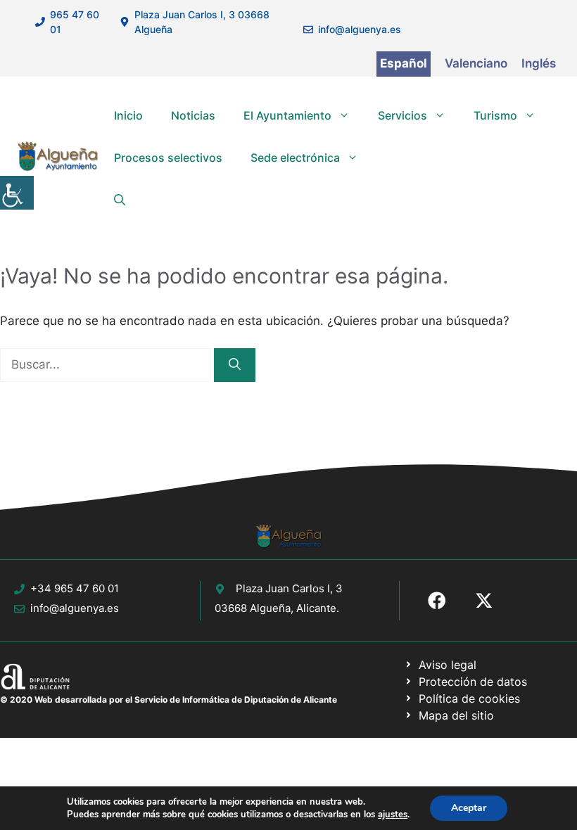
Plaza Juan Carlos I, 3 (289, 588)
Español (403, 63)
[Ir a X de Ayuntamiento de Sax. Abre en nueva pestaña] (484, 600)
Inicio (128, 115)
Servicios (402, 115)
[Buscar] (234, 365)
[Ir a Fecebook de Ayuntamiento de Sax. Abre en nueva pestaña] (437, 600)
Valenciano (476, 63)
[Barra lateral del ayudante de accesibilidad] (17, 193)
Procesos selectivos (168, 158)
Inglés (538, 63)
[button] (119, 200)
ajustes (392, 814)
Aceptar (468, 808)
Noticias (193, 115)
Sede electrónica (295, 158)
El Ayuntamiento (287, 115)
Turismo (495, 115)
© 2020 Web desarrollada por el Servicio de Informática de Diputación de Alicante (168, 699)
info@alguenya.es (359, 29)
